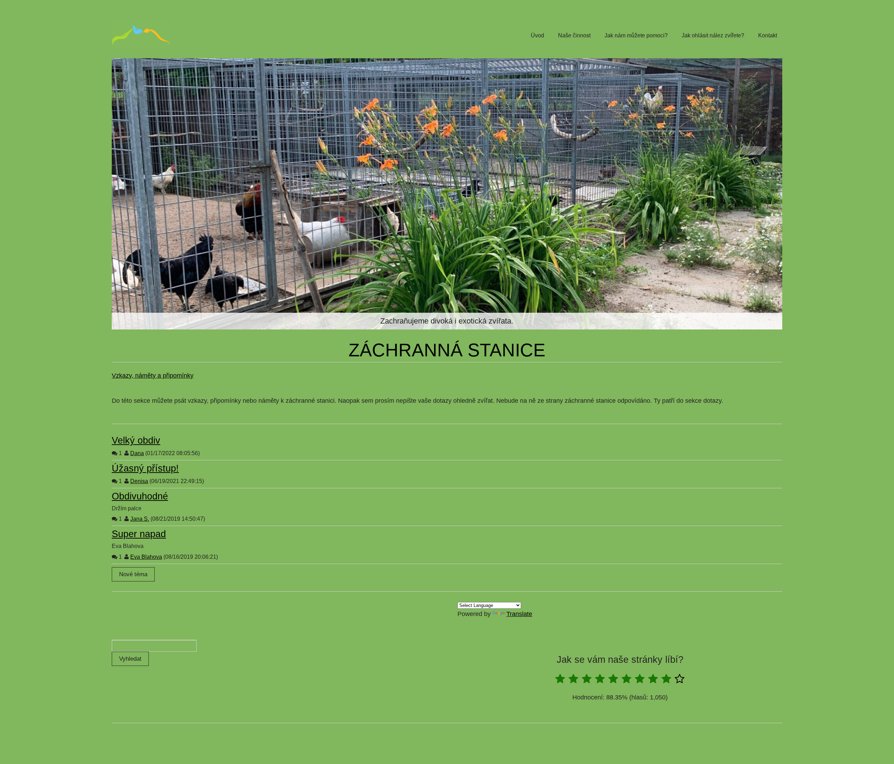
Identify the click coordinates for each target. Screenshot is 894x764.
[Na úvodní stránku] (141, 36)
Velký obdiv (136, 440)
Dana (137, 453)
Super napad (139, 534)
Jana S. (139, 519)
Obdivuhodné (140, 496)
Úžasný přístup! (145, 468)
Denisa (139, 481)
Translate (519, 613)
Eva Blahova (146, 557)
